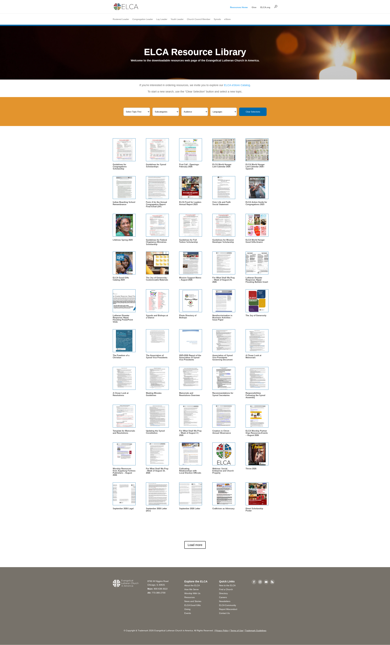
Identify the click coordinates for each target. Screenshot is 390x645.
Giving (187, 609)
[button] (275, 6)
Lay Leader (161, 19)
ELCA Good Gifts (192, 605)
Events (187, 613)
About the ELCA (192, 585)
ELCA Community (227, 605)
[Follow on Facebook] (254, 581)
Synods (217, 19)
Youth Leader (177, 19)
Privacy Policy (222, 630)
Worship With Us (192, 593)
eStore (227, 19)
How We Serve (191, 589)
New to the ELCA (227, 585)
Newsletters (224, 601)
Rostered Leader (121, 19)
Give (254, 7)
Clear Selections (253, 112)
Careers (223, 597)
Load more (195, 545)
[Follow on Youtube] (266, 581)
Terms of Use (236, 630)
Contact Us (224, 613)
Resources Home (239, 7)
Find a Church (226, 589)
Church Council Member (198, 19)
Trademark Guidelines (255, 630)
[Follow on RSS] (272, 581)
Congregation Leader (142, 19)
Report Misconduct (228, 609)
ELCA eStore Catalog (237, 85)
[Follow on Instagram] (260, 581)
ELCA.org (265, 7)
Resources (189, 597)
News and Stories (192, 601)
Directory (223, 593)
